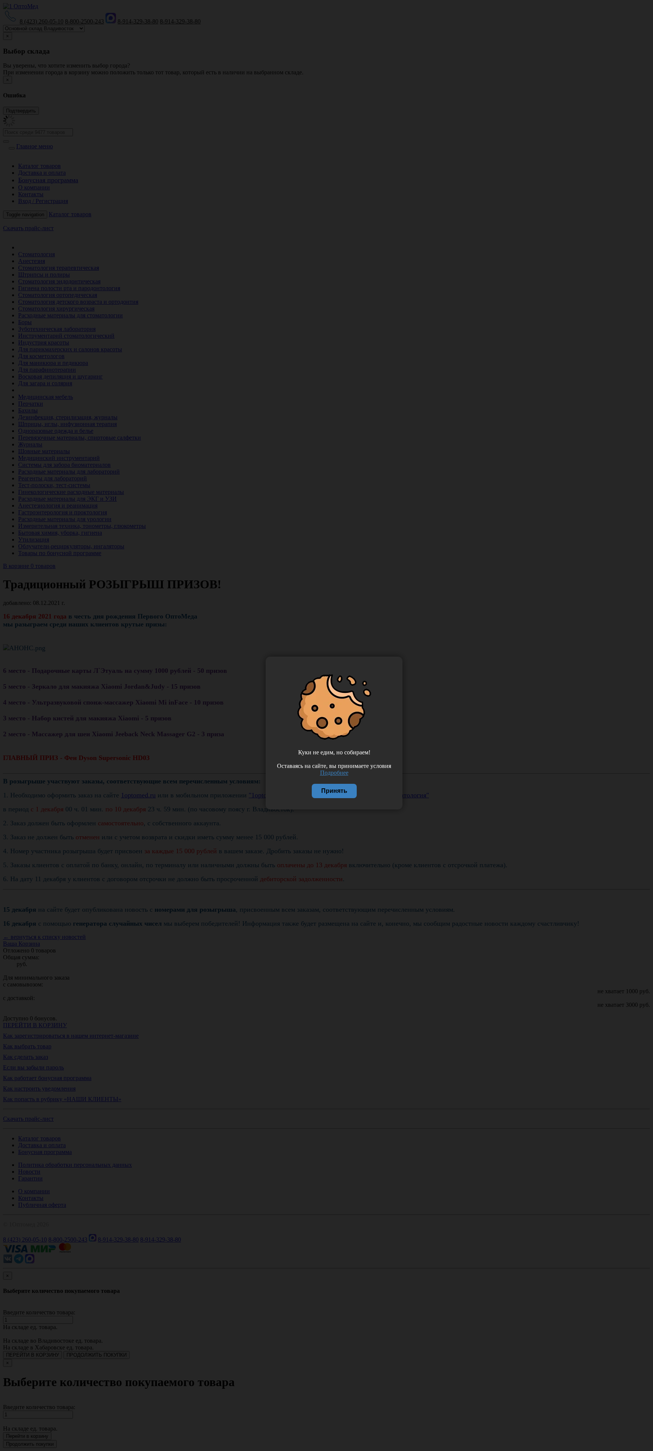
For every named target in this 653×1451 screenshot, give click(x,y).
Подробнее (334, 772)
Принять (334, 791)
